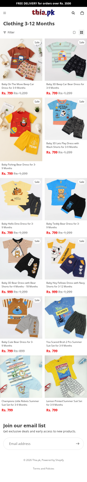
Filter (11, 32)
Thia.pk (36, 460)
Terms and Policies (43, 468)
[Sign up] (77, 443)
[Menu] (4, 13)
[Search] (73, 13)
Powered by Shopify (53, 460)
